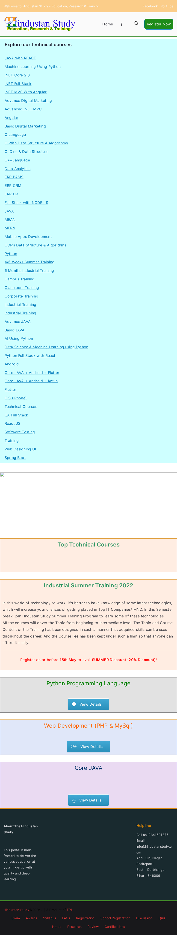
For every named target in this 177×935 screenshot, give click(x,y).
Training (12, 440)
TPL (70, 910)
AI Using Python (19, 338)
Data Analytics (17, 168)
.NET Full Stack (18, 83)
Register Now (159, 24)
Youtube (167, 6)
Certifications (115, 927)
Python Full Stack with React (30, 355)
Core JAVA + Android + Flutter (32, 372)
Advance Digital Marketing (28, 100)
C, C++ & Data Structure (26, 151)
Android (12, 364)
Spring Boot (15, 457)
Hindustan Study (16, 910)
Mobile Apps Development (28, 236)
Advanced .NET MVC (23, 109)
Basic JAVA (15, 330)
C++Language (17, 160)
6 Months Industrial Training (29, 270)
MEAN (10, 219)
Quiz (162, 918)
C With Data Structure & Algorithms (36, 143)
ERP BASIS (14, 177)
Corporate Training (21, 296)
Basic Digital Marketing (25, 126)
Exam (16, 918)
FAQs (66, 918)
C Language (15, 134)
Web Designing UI (20, 449)
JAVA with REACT (20, 58)
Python (11, 253)
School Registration (115, 918)
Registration (85, 918)
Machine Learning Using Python (33, 66)
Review (93, 927)
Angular (11, 117)
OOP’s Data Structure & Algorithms (35, 245)
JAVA (9, 211)
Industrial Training (20, 304)
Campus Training (19, 279)
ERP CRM (13, 185)
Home (107, 24)
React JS (12, 423)
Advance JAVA (18, 321)
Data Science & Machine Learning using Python (46, 347)
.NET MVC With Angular (26, 92)
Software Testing (20, 432)
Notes (56, 927)
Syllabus (49, 918)
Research (74, 927)
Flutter (10, 389)
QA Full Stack (16, 415)
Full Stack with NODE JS (26, 202)
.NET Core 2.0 (17, 75)
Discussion (144, 918)
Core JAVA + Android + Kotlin (31, 381)
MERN (10, 228)
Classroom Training (22, 287)
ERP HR (11, 194)
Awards (31, 918)
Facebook (150, 6)
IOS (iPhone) (16, 398)
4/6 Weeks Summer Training (29, 262)
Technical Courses (21, 406)
